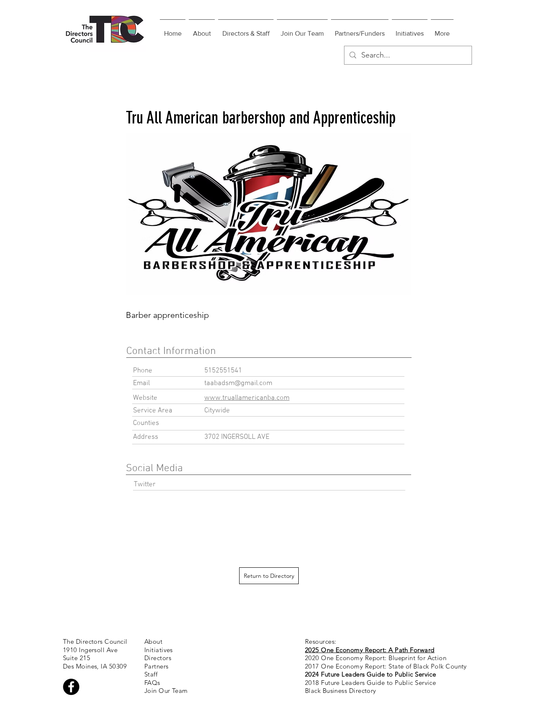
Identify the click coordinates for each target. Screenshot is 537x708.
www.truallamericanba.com (246, 398)
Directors (157, 658)
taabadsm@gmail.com (238, 383)
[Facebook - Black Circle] (71, 687)
